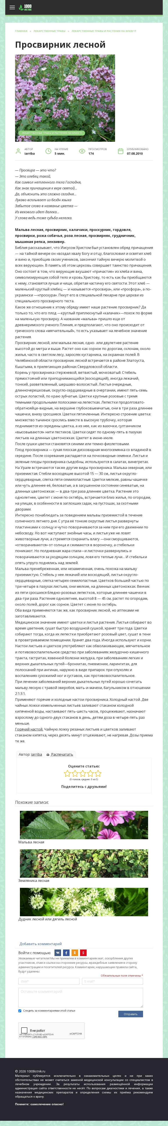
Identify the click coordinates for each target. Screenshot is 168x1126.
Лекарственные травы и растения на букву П (52, 133)
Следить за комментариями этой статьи (49, 1010)
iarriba (36, 754)
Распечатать (61, 754)
